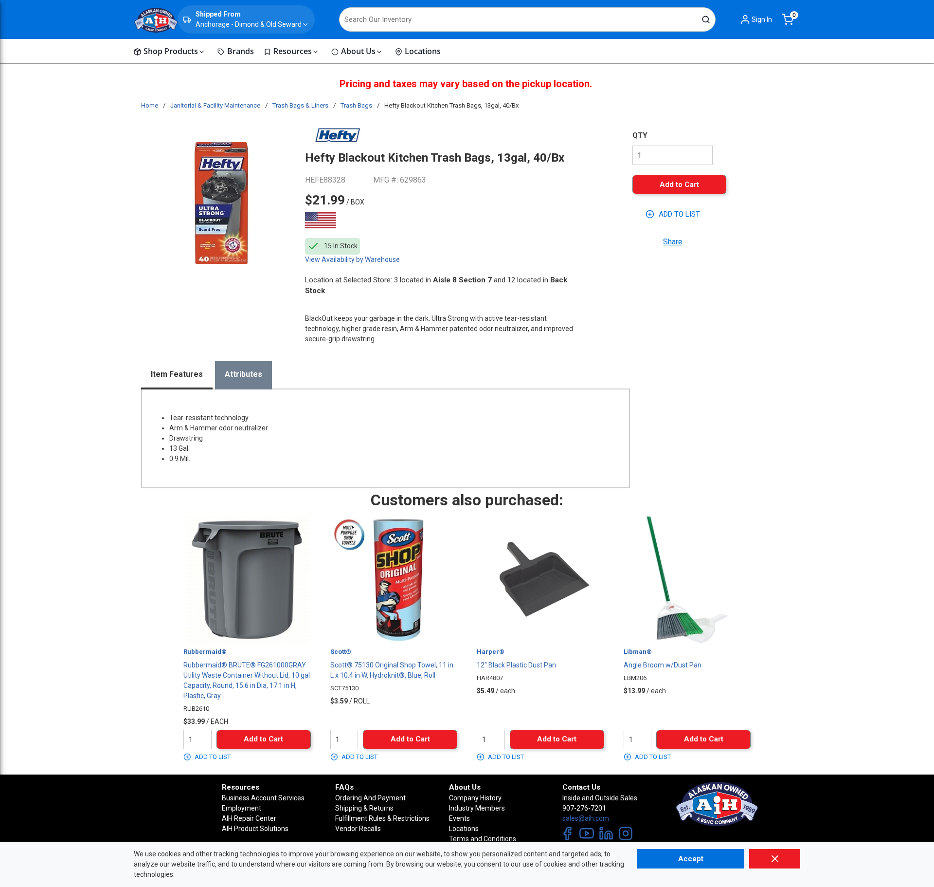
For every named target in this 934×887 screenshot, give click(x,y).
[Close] (774, 859)
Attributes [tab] (243, 374)
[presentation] (177, 375)
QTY (639, 135)
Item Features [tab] (177, 374)
